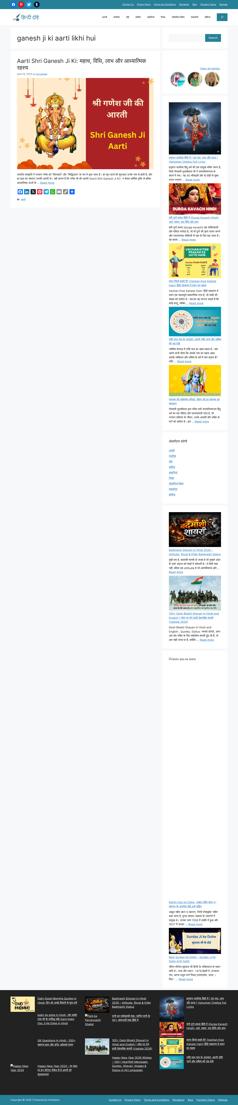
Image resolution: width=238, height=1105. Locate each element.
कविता (138, 17)
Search (213, 37)
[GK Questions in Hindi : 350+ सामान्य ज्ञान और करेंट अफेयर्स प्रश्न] (23, 1051)
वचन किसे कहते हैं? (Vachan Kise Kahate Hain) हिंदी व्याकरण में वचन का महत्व (206, 1044)
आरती (104, 17)
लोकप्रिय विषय (178, 17)
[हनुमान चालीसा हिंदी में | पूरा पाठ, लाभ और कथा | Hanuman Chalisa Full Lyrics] (195, 129)
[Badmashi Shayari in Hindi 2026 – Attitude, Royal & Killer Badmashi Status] (97, 1005)
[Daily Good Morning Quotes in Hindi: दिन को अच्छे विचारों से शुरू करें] (23, 1005)
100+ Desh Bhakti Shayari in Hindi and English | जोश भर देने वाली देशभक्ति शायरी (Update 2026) (194, 617)
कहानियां (150, 17)
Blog (195, 4)
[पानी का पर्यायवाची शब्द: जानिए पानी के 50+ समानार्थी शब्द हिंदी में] (97, 1026)
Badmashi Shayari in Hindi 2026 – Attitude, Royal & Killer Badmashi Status (131, 1002)
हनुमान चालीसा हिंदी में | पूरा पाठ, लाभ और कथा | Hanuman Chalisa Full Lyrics (206, 1002)
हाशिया (207, 17)
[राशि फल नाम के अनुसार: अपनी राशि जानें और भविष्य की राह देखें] (195, 322)
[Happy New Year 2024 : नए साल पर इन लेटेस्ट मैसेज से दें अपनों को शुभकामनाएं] (23, 1076)
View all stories (210, 68)
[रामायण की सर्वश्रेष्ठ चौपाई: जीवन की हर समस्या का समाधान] (195, 381)
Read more (47, 182)
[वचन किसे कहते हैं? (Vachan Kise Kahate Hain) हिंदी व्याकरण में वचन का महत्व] (195, 261)
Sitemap (223, 4)
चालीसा (116, 17)
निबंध (163, 17)
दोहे (127, 17)
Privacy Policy (144, 4)
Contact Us (128, 4)
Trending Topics (208, 4)
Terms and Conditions (165, 4)
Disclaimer (184, 4)
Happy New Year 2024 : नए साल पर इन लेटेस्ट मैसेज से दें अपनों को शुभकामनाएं (57, 1070)
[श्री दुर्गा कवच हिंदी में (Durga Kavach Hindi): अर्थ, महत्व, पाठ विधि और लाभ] (195, 199)
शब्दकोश (194, 17)
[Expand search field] (222, 17)
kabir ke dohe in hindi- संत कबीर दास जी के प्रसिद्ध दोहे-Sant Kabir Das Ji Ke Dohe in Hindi (57, 1019)
